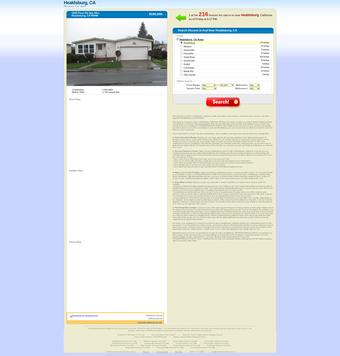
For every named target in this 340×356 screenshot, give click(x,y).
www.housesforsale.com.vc (124, 352)
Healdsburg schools (154, 315)
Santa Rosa (189, 57)
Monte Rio (189, 71)
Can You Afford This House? (163, 335)
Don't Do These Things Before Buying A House (203, 335)
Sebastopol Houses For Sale (137, 347)
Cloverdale (189, 68)
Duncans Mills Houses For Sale (170, 347)
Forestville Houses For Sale (216, 341)
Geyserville (189, 50)
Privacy (146, 352)
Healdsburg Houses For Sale (124, 341)
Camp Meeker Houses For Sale (186, 345)
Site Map (178, 352)
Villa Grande (190, 75)
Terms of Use (162, 352)
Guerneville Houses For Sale (156, 343)
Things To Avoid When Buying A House (189, 337)
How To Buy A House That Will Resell (150, 337)
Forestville (189, 53)
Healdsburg (226, 42)
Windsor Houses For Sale (155, 341)
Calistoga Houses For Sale (218, 345)
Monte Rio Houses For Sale (122, 345)
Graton (187, 64)
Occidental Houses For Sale (203, 347)
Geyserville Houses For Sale (185, 341)
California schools (155, 318)
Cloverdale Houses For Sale (216, 343)
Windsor (188, 46)
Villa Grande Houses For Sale (153, 345)
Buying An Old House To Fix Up (130, 335)
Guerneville (189, 60)
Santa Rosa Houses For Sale (124, 343)
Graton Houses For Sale (186, 343)
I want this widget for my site (150, 322)
